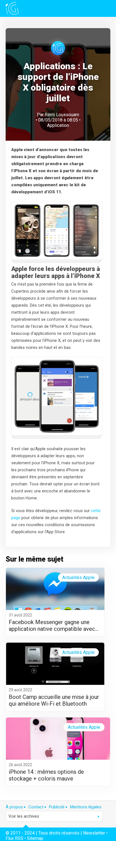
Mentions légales (85, 806)
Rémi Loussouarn (62, 114)
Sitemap (35, 838)
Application (58, 125)
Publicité (56, 806)
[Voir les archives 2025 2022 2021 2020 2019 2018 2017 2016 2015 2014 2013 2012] (54, 816)
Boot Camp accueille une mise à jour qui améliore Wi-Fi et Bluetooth (54, 700)
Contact (35, 806)
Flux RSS (14, 838)
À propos (14, 806)
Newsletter (94, 833)
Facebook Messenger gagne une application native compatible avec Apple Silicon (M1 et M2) (52, 625)
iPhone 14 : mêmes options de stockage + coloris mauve (46, 775)
